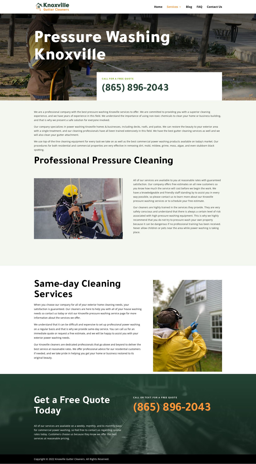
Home (158, 7)
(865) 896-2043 (135, 89)
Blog (189, 7)
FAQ (199, 7)
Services (172, 7)
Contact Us (214, 7)
